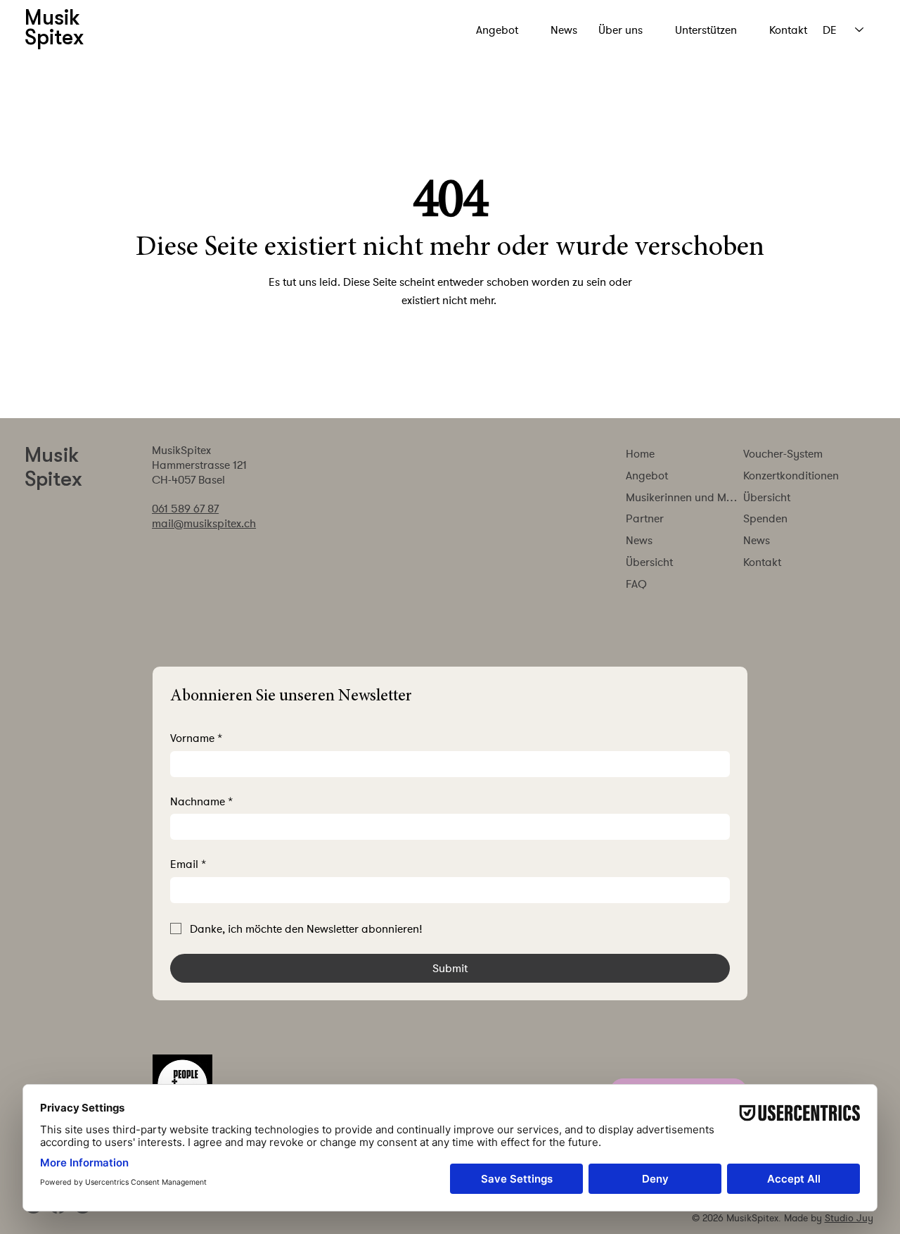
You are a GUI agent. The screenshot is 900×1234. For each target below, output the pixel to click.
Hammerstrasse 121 (199, 465)
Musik (52, 455)
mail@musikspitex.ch (204, 523)
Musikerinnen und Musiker (684, 497)
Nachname (201, 801)
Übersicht (649, 562)
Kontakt (762, 562)
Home (640, 453)
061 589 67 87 (185, 508)
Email (188, 864)
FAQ (636, 584)
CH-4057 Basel (188, 479)
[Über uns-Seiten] (650, 30)
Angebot (647, 475)
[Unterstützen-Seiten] (744, 30)
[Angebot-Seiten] (525, 30)
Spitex (53, 479)
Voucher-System (783, 453)
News (639, 540)
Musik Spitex (54, 27)
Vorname (196, 738)
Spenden (765, 518)
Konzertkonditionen (791, 475)
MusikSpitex (184, 450)
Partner (645, 518)
